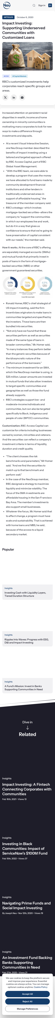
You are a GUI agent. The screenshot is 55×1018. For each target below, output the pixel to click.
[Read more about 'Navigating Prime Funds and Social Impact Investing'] (27, 879)
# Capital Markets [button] (19, 76)
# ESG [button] (6, 76)
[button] (34, 5)
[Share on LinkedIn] (14, 97)
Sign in (41, 5)
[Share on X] (5, 97)
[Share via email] (22, 97)
